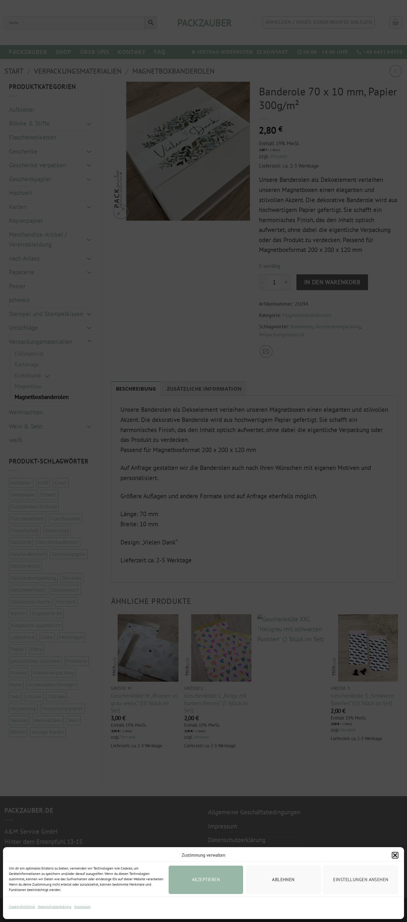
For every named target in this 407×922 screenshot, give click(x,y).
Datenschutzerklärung (54, 906)
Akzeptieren (206, 879)
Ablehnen (283, 879)
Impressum (82, 906)
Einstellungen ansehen (360, 879)
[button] (395, 855)
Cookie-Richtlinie (22, 906)
